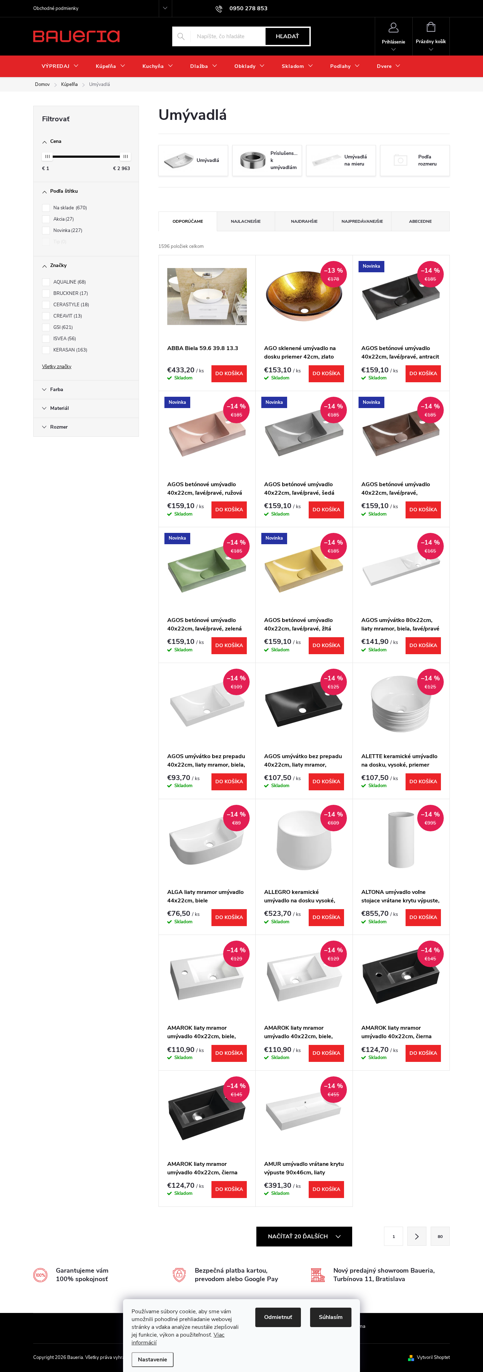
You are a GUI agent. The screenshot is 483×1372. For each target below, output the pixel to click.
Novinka (67, 230)
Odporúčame (188, 221)
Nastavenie (152, 1360)
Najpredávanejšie (362, 221)
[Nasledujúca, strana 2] (416, 1236)
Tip (59, 242)
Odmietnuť (278, 1317)
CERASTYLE (70, 305)
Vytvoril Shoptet (433, 1357)
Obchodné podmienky (55, 8)
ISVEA (64, 339)
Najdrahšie (304, 221)
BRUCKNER (70, 293)
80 (440, 1236)
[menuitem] (60, 66)
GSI (62, 327)
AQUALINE (69, 282)
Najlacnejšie (246, 221)
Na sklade (69, 208)
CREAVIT (67, 316)
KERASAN (69, 350)
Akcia (62, 219)
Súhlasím (331, 1317)
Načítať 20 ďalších (298, 1236)
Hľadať (287, 36)
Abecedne (420, 221)
